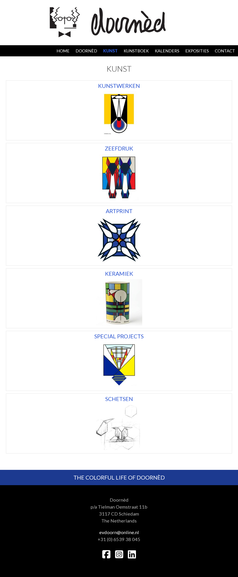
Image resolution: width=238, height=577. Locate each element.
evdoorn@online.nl (119, 532)
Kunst (110, 50)
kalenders (167, 50)
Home (62, 50)
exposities (197, 50)
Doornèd (86, 50)
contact (225, 50)
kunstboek (136, 50)
